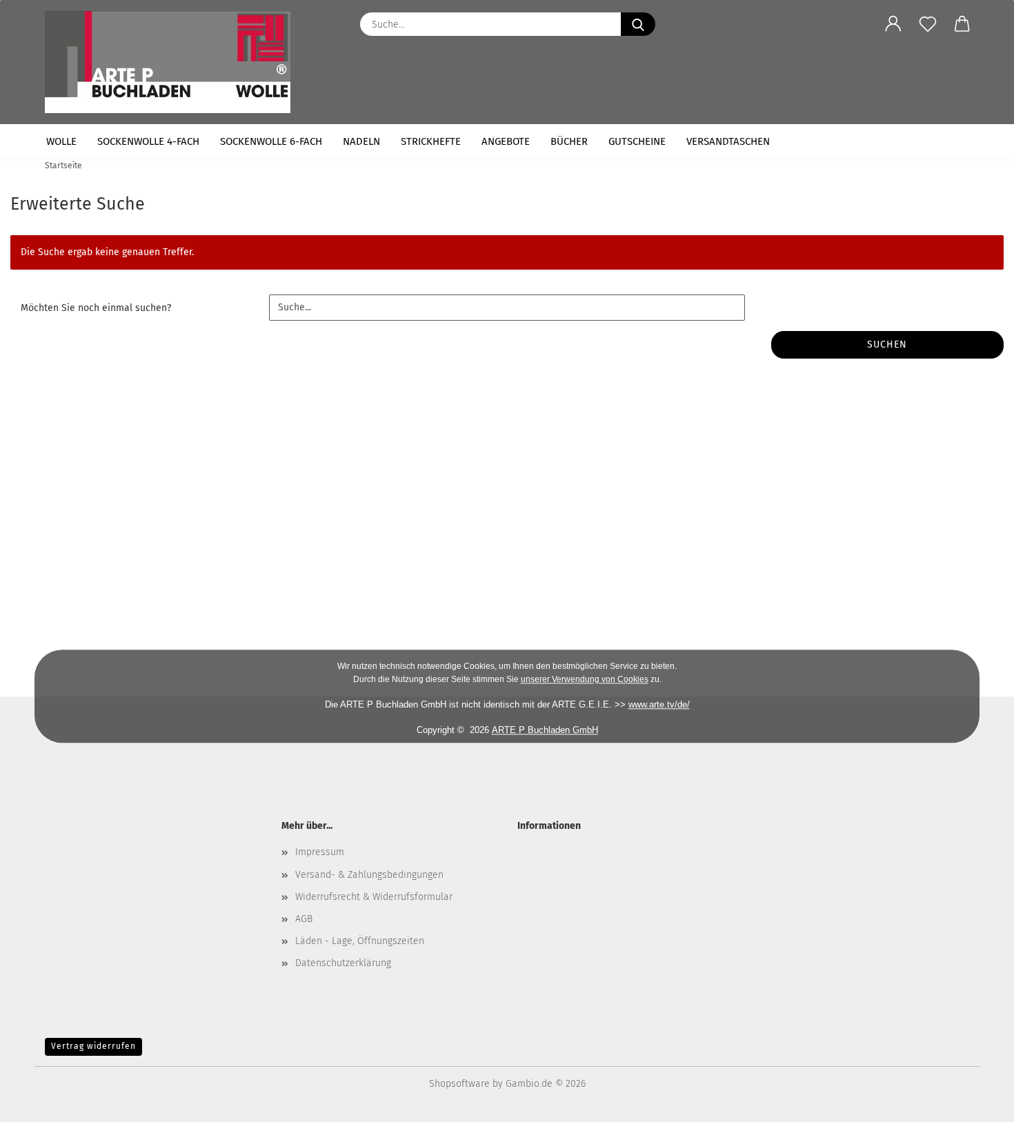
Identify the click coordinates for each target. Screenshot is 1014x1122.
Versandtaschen (728, 141)
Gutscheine (637, 141)
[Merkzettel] (928, 24)
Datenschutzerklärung (343, 963)
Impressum (319, 852)
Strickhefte (431, 141)
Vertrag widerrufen (93, 1046)
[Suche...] (638, 24)
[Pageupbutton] (976, 1101)
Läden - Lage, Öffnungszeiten (359, 941)
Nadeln (361, 141)
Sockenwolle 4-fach (148, 141)
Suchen (887, 344)
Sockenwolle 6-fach (271, 141)
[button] (893, 24)
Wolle (61, 141)
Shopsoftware (459, 1084)
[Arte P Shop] (173, 62)
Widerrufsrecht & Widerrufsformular (374, 897)
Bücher (569, 141)
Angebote (505, 141)
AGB (303, 919)
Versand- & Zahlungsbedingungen (369, 875)
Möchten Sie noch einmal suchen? (96, 308)
